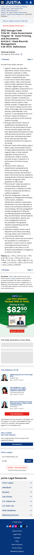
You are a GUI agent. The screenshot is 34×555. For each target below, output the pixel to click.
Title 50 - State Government (9, 10)
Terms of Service (17, 544)
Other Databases (9, 510)
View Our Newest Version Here (13, 26)
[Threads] (18, 526)
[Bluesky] (21, 526)
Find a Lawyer (6, 452)
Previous (6, 59)
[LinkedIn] (7, 526)
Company (17, 538)
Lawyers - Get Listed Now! (17, 467)
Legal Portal (17, 534)
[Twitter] (24, 526)
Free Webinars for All (9, 370)
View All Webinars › (17, 414)
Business (5, 492)
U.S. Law (8, 6)
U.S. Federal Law (8, 501)
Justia (2, 6)
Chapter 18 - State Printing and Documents (14, 12)
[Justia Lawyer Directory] (27, 526)
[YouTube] (10, 526)
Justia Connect (17, 531)
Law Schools (7, 496)
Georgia (12, 278)
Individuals (6, 487)
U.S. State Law (8, 506)
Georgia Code (5, 8)
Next (29, 59)
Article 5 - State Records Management (12, 14)
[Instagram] (16, 526)
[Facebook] (13, 526)
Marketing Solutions (10, 515)
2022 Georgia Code (16, 8)
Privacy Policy (17, 548)
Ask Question (17, 444)
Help (17, 541)
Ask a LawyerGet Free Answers (8, 434)
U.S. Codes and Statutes (19, 6)
